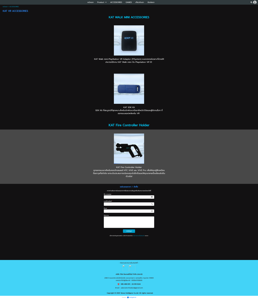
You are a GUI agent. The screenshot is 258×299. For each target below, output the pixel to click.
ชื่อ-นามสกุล (108, 194)
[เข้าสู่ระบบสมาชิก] (254, 2)
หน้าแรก (5, 7)
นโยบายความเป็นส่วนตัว (138, 236)
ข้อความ (106, 215)
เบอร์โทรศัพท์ (108, 201)
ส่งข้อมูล (129, 231)
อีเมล (106, 208)
